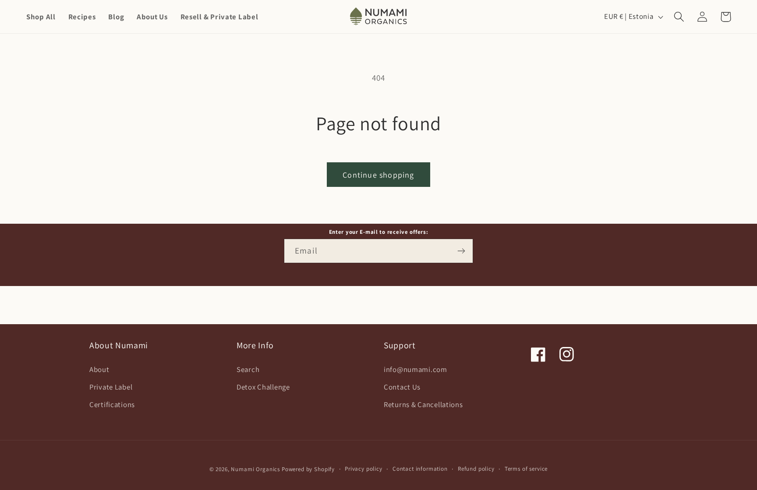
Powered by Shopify (308, 469)
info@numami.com (415, 369)
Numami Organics (255, 469)
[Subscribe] (461, 251)
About (99, 369)
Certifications (112, 404)
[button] (679, 17)
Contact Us (402, 387)
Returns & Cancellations (423, 404)
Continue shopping (378, 175)
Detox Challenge (263, 387)
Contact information (420, 468)
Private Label (110, 387)
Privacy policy (363, 468)
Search (248, 369)
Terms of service (526, 468)
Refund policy (476, 468)
